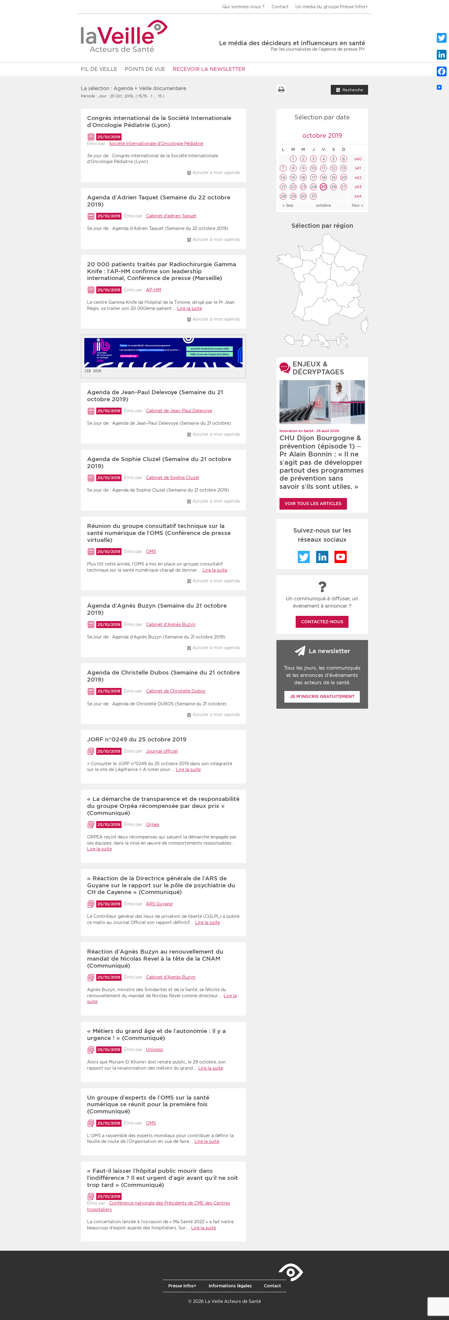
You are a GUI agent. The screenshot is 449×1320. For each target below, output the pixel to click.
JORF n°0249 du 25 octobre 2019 (136, 739)
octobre (323, 205)
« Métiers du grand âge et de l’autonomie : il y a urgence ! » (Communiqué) (156, 1034)
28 (283, 196)
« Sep (288, 205)
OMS (151, 551)
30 (303, 196)
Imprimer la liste (281, 89)
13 (343, 168)
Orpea (152, 824)
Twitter (304, 557)
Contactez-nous (322, 621)
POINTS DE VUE (145, 69)
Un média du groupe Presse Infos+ (331, 6)
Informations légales (230, 1285)
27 (343, 186)
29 (293, 196)
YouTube (340, 557)
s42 (357, 177)
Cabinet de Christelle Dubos (175, 691)
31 (314, 196)
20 (343, 177)
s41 (357, 168)
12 (333, 168)
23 (303, 186)
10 (313, 168)
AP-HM (153, 289)
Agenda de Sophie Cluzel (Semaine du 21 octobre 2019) (159, 463)
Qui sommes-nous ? (243, 6)
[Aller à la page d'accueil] (124, 36)
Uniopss (154, 1049)
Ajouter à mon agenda (216, 172)
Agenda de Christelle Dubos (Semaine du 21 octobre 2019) (163, 676)
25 (323, 186)
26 (333, 186)
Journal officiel (162, 751)
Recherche (352, 90)
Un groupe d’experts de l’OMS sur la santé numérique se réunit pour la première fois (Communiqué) (148, 1104)
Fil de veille (99, 69)
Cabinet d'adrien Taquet (171, 215)
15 (293, 177)
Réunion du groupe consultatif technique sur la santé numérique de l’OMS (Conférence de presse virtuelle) (159, 533)
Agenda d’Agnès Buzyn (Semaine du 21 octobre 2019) (157, 609)
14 (283, 177)
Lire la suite (189, 308)
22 (293, 186)
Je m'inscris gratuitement (322, 696)
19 (333, 177)
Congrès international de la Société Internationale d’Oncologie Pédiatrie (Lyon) (159, 122)
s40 (357, 159)
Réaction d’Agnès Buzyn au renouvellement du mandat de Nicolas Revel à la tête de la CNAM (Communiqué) (155, 958)
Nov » (357, 205)
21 (283, 186)
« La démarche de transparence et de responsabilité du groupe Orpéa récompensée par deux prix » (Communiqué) (163, 805)
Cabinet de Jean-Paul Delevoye (179, 410)
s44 (357, 196)
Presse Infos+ (182, 1285)
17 (314, 177)
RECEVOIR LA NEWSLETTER (209, 69)
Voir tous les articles (313, 503)
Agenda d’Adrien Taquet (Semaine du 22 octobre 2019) (158, 201)
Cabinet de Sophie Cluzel (172, 477)
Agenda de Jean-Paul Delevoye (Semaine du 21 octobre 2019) (155, 396)
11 (323, 168)
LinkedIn (322, 557)
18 (324, 177)
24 (313, 186)
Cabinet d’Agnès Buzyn (170, 624)
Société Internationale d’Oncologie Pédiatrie (156, 143)
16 (303, 177)
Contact (280, 6)
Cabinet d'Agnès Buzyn (170, 977)
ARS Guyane (159, 903)
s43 (357, 186)
